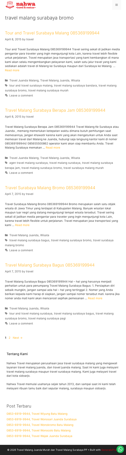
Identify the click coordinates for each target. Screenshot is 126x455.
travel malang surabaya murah (48, 90)
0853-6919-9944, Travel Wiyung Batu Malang (37, 413)
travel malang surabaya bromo (41, 168)
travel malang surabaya (64, 162)
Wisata (75, 80)
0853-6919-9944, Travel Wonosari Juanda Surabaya (42, 419)
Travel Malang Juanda (54, 80)
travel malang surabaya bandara (75, 85)
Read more (12, 70)
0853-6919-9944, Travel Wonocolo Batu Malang (39, 430)
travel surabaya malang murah (83, 168)
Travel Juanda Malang (24, 80)
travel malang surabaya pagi (47, 318)
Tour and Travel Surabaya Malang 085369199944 (52, 32)
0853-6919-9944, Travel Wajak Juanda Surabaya (39, 436)
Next (17, 337)
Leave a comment (21, 95)
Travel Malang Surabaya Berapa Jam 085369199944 (55, 110)
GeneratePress (110, 449)
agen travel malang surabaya (28, 162)
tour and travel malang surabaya (30, 313)
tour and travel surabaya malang (30, 85)
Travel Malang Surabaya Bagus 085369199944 (50, 265)
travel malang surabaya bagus (29, 240)
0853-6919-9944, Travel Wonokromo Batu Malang (40, 425)
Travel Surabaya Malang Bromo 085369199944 (50, 187)
